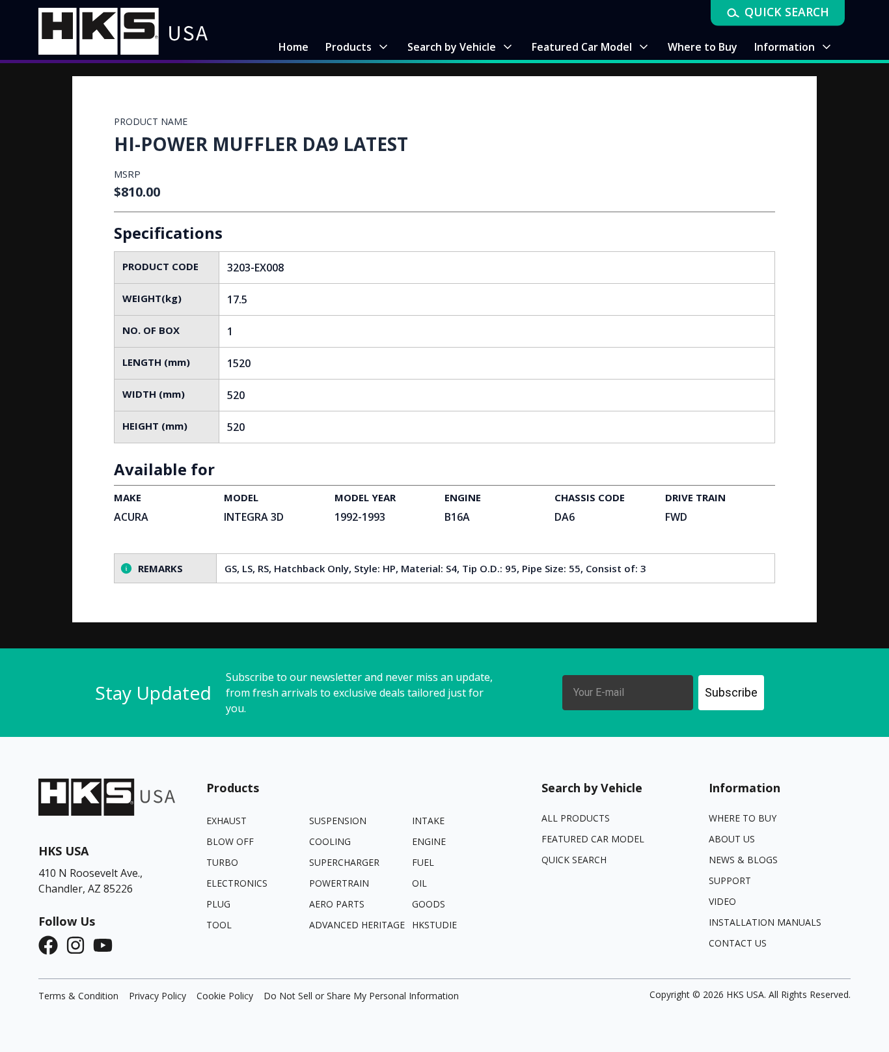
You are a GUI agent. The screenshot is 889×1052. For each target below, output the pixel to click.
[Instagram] (79, 945)
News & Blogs (743, 859)
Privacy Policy (157, 996)
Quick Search (574, 859)
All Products (575, 818)
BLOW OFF (230, 841)
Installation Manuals (765, 922)
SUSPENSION (337, 820)
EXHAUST (226, 820)
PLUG (218, 904)
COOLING (330, 841)
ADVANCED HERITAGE (357, 925)
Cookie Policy (225, 996)
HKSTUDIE (434, 925)
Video (722, 901)
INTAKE (428, 820)
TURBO (222, 862)
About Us (732, 839)
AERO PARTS (336, 904)
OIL (419, 883)
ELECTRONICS (236, 883)
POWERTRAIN (339, 883)
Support (730, 880)
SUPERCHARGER (344, 862)
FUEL (423, 862)
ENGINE (429, 841)
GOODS (428, 904)
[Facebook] (52, 945)
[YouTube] (106, 945)
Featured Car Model (592, 839)
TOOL (219, 925)
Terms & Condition (78, 996)
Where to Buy (742, 818)
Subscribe (731, 692)
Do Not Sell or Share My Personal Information (361, 996)
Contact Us (738, 943)
